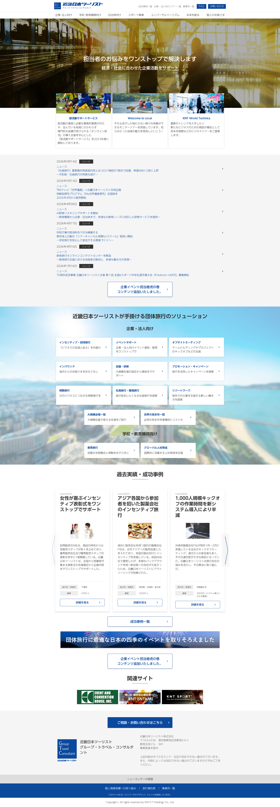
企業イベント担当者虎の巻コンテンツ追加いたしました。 (140, 289)
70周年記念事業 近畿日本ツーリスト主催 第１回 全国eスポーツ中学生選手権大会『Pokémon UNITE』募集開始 (123, 273)
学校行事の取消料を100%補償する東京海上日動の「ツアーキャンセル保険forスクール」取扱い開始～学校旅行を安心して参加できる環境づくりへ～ (95, 234)
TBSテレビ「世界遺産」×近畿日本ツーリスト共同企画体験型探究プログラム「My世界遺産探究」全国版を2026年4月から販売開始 (89, 192)
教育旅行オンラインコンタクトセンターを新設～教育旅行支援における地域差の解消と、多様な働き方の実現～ (94, 255)
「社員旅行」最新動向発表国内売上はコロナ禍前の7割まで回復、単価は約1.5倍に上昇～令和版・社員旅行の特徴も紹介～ (107, 170)
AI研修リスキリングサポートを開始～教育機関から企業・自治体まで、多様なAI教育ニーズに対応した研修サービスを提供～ (108, 213)
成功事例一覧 (140, 621)
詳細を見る (82, 602)
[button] (201, 6)
